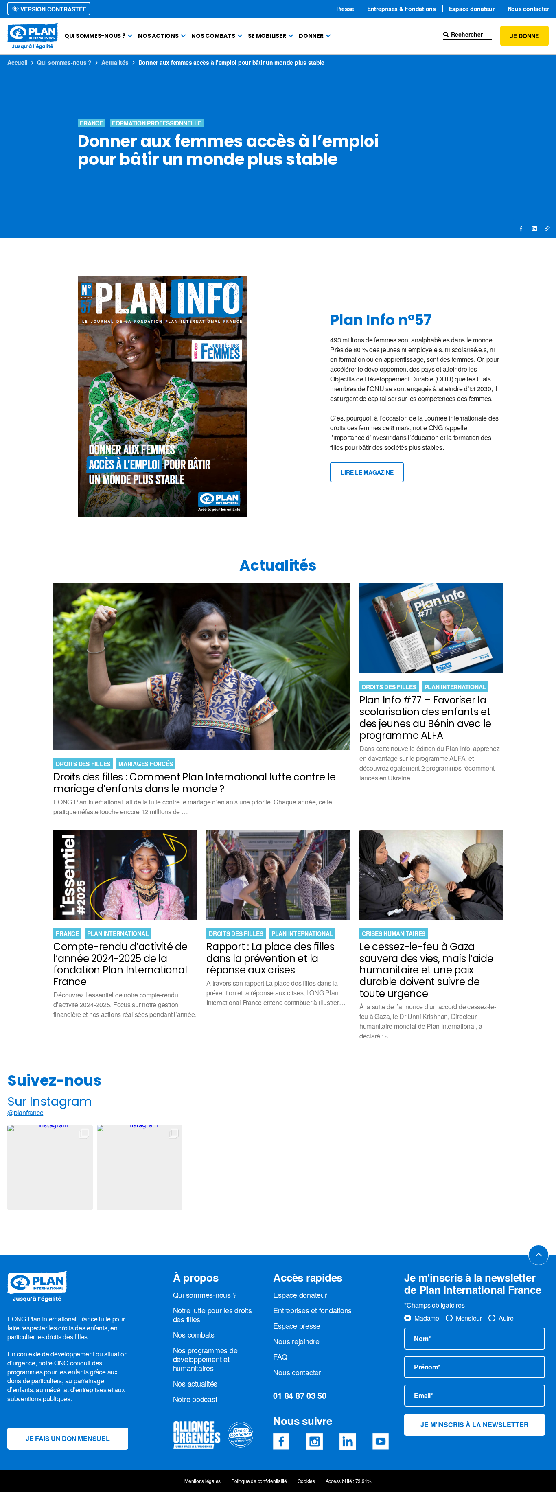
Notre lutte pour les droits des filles (212, 1314)
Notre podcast (195, 1398)
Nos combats (213, 36)
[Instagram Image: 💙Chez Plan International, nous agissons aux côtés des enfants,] (50, 1167)
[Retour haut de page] (538, 1255)
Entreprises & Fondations (401, 8)
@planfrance (25, 1113)
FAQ (280, 1356)
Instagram (314, 1441)
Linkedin (347, 1441)
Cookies (306, 1481)
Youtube (380, 1441)
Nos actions (158, 36)
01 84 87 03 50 (299, 1395)
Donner (311, 36)
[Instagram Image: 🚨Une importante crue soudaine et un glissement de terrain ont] (139, 1167)
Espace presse (296, 1325)
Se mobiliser (267, 36)
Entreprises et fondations (312, 1310)
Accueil (17, 62)
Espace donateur (472, 8)
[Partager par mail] (547, 228)
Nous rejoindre (296, 1340)
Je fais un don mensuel (68, 1438)
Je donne (524, 36)
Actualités (115, 62)
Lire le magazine (367, 472)
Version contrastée (52, 9)
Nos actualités (195, 1383)
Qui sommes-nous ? (94, 36)
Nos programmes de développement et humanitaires (205, 1358)
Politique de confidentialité (259, 1481)
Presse (345, 8)
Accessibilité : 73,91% (349, 1481)
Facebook (281, 1441)
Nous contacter (528, 8)
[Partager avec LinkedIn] (534, 228)
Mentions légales (202, 1481)
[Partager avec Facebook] (521, 228)
